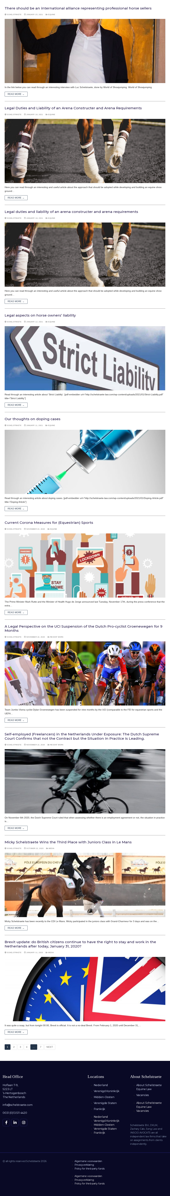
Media (51, 848)
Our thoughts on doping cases (32, 419)
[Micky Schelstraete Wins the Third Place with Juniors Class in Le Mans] (85, 885)
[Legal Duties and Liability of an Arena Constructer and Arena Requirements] (85, 151)
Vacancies (142, 1095)
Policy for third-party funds (90, 1168)
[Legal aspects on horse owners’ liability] (85, 358)
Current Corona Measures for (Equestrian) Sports (49, 522)
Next (49, 1047)
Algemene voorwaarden (88, 1161)
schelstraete (13, 14)
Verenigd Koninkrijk (106, 1091)
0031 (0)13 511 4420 (15, 1112)
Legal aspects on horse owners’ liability (40, 315)
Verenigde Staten (105, 1103)
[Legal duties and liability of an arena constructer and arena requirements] (85, 255)
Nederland (101, 1085)
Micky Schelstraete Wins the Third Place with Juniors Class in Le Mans (68, 842)
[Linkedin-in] (15, 1122)
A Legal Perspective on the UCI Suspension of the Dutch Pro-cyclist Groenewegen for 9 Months (83, 628)
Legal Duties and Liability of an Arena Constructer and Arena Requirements (73, 108)
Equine (51, 14)
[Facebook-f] (6, 1122)
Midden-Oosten (104, 1097)
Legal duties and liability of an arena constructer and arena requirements (71, 212)
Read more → (16, 94)
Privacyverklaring (84, 1164)
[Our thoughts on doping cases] (85, 462)
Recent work (56, 637)
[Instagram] (23, 1122)
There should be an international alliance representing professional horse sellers (78, 8)
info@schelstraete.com (18, 1104)
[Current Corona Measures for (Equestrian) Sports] (85, 565)
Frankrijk (99, 1109)
